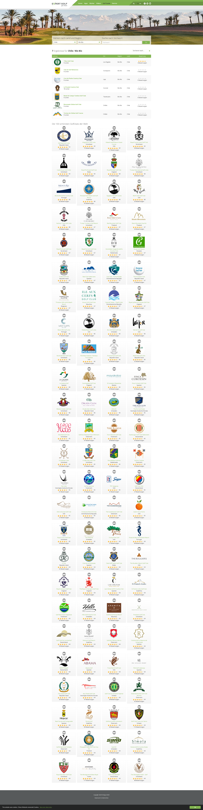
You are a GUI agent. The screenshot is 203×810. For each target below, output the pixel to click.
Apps (86, 3)
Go (146, 42)
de (138, 3)
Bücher (92, 3)
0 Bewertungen (142, 71)
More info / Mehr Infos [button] (46, 807)
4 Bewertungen (142, 63)
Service (114, 3)
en (140, 3)
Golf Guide (106, 3)
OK (195, 807)
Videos (98, 3)
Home (80, 3)
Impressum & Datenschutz (101, 798)
